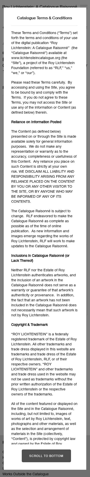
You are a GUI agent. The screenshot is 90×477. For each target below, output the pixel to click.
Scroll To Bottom (46, 456)
